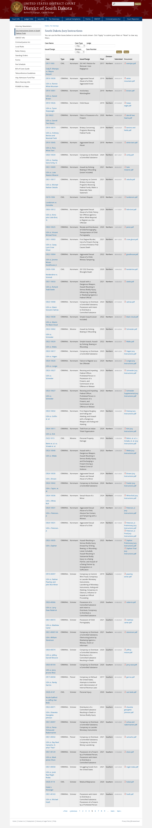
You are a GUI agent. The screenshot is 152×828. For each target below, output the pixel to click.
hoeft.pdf (129, 794)
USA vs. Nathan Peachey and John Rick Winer (52, 579)
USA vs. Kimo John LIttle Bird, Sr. (52, 214)
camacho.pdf (131, 737)
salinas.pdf (130, 302)
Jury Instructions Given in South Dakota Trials (28, 31)
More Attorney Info (22, 82)
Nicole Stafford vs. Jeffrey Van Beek (51, 697)
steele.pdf (130, 281)
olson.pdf (130, 752)
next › (113, 811)
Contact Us (21, 821)
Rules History (20, 51)
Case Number (91, 49)
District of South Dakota (48, 8)
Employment (30, 821)
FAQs (54, 821)
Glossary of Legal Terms (43, 821)
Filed (102, 59)
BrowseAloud (135, 821)
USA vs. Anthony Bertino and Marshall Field (52, 132)
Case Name (49, 43)
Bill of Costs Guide (22, 69)
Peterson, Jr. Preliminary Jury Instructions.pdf (130, 525)
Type (62, 59)
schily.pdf (130, 155)
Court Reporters (133, 19)
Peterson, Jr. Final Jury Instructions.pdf (130, 533)
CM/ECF (97, 19)
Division (78, 49)
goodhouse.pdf (132, 254)
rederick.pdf (131, 602)
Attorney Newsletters (23, 26)
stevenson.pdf (131, 632)
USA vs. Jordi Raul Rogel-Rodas (51, 772)
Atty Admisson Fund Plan (25, 77)
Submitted (119, 59)
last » (119, 811)
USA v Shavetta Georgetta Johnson (51, 712)
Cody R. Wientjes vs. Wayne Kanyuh (52, 68)
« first (65, 811)
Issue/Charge (50, 49)
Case (47, 59)
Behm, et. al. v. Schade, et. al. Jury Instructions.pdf (131, 441)
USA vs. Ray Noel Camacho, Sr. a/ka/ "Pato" (52, 742)
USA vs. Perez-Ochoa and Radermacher (51, 727)
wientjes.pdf (131, 63)
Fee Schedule (20, 64)
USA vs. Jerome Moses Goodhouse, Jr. (52, 259)
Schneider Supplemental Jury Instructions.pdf (131, 393)
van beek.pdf (131, 692)
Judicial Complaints (73, 19)
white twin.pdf (131, 142)
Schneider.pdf (131, 329)
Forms (88, 19)
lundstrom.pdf (131, 197)
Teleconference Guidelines (25, 73)
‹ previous (73, 811)
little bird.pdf (131, 209)
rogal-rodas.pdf (132, 767)
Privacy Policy (126, 821)
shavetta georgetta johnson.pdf (128, 709)
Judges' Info (28, 19)
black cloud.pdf (132, 317)
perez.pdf (130, 227)
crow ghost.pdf (132, 239)
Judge (89, 43)
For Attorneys (54, 19)
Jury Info (41, 19)
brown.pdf (130, 91)
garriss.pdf (130, 677)
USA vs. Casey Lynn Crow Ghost (51, 244)
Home (47, 26)
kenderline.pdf (132, 269)
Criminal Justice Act (113, 19)
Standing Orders (21, 55)
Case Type (79, 43)
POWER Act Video (22, 86)
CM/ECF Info (20, 38)
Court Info (16, 19)
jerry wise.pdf (131, 665)
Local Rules (19, 46)
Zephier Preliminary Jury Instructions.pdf (130, 543)
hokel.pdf (130, 782)
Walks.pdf (130, 341)
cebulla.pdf (130, 179)
